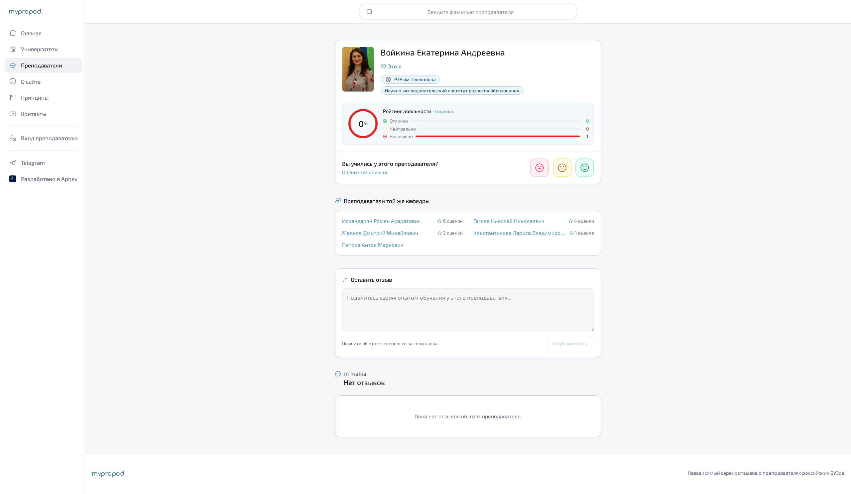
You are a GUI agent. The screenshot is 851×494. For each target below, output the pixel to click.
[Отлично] (584, 167)
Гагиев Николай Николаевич (509, 221)
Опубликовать (570, 343)
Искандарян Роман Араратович (381, 221)
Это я (395, 66)
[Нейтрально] (562, 167)
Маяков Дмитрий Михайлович (380, 233)
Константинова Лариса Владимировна (519, 233)
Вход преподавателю (49, 138)
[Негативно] (539, 167)
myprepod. (25, 11)
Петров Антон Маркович (373, 245)
